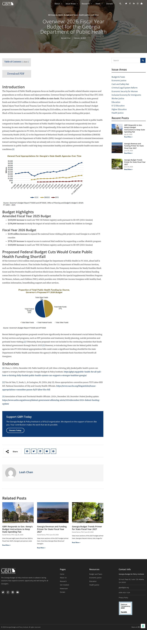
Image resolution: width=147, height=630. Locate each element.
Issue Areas (71, 3)
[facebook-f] (131, 3)
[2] (25, 342)
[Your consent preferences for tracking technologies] (143, 626)
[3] (43, 345)
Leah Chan (95, 15)
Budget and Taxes (71, 15)
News (98, 3)
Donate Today (15, 430)
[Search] (143, 60)
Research (86, 3)
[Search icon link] (120, 3)
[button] (27, 451)
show (26, 62)
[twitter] (127, 3)
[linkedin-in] (134, 3)
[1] (13, 149)
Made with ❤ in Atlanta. (138, 627)
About (57, 3)
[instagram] (138, 3)
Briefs (60, 15)
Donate (109, 3)
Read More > (6, 545)
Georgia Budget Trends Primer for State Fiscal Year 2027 (87, 528)
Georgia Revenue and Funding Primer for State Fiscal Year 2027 (52, 529)
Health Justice (84, 15)
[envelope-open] (142, 3)
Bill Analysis (53, 15)
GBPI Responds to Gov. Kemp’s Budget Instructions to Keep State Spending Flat (17, 529)
